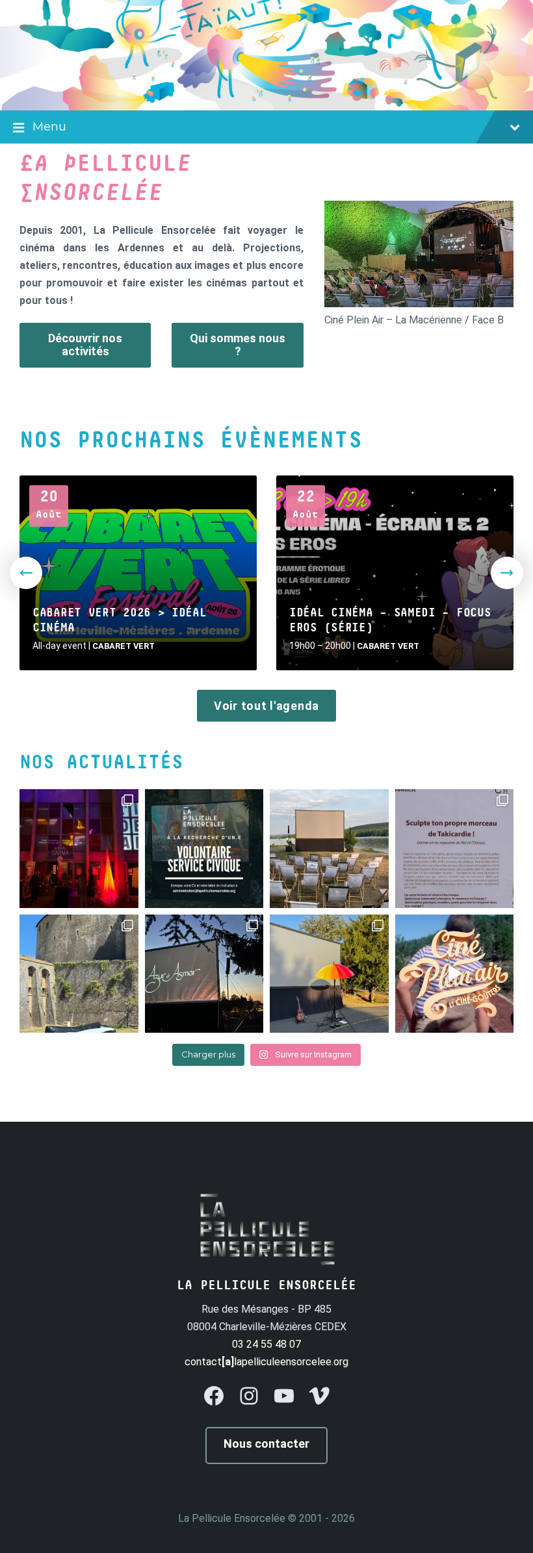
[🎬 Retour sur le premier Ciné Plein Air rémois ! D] (204, 974)
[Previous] (26, 573)
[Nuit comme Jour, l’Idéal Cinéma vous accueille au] (79, 848)
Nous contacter (266, 1443)
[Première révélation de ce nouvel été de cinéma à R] (329, 974)
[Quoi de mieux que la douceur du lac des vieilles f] (329, 848)
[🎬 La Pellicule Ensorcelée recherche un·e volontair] (204, 848)
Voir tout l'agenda (266, 706)
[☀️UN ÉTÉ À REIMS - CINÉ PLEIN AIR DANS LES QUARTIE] (454, 974)
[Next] (507, 573)
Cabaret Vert (123, 646)
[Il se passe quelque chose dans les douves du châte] (79, 974)
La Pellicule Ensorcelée (231, 1518)
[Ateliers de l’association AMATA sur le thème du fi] (454, 848)
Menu (49, 127)
